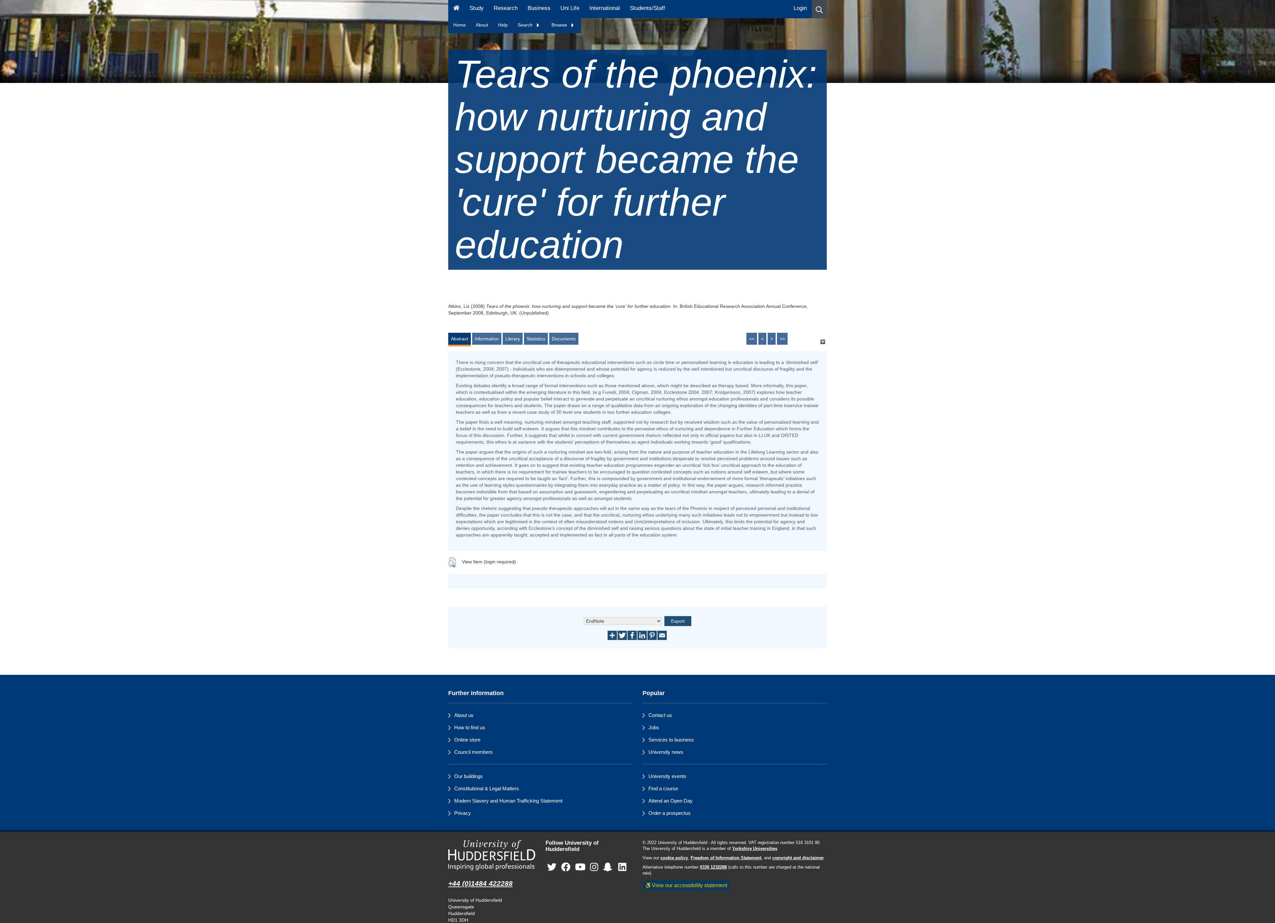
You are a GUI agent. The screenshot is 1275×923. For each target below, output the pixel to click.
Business (539, 8)
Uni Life (569, 8)
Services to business (671, 740)
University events (667, 776)
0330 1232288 (713, 867)
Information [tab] (487, 338)
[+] (822, 341)
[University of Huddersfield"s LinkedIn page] (622, 867)
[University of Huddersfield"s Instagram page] (594, 867)
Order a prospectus (669, 813)
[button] (819, 9)
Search (526, 25)
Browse (560, 25)
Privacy (462, 813)
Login (800, 8)
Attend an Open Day (670, 801)
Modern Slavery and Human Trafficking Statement (508, 801)
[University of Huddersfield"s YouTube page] (580, 867)
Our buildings (468, 776)
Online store (467, 740)
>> (782, 338)
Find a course (663, 788)
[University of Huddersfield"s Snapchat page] (609, 867)
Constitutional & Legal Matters (486, 788)
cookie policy (674, 858)
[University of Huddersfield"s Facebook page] (565, 867)
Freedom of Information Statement (726, 858)
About (482, 25)
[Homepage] (456, 9)
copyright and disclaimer (798, 858)
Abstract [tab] (459, 338)
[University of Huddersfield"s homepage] (492, 855)
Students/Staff (647, 8)
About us (463, 715)
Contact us (660, 715)
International (604, 8)
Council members (473, 752)
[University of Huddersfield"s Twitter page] (551, 867)
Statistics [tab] (536, 338)
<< (751, 338)
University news (665, 752)
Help (503, 25)
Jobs (653, 727)
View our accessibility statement (688, 885)
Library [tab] (512, 338)
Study (476, 8)
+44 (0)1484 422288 (480, 883)
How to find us (469, 727)
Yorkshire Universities (754, 848)
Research (506, 8)
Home (459, 25)
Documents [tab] (564, 338)
